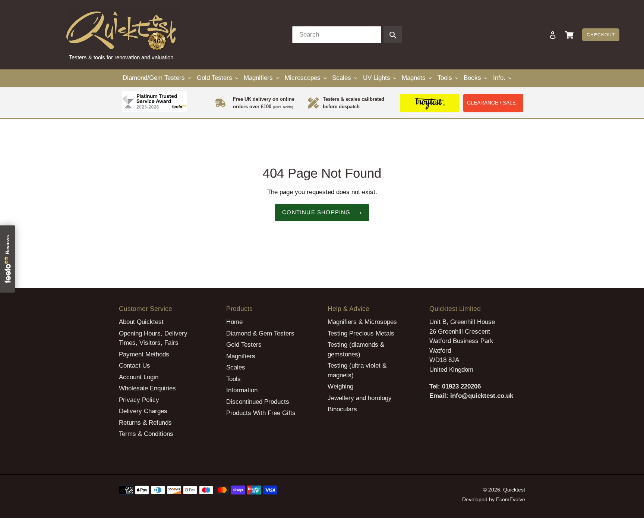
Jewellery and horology (360, 398)
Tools (233, 379)
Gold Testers (244, 344)
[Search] (542, 34)
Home (234, 321)
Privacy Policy (139, 399)
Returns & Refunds (145, 422)
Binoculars (342, 409)
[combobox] (336, 34)
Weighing (340, 386)
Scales (235, 367)
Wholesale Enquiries (147, 388)
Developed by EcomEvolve (493, 499)
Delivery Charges (143, 411)
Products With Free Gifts (261, 412)
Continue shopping (316, 212)
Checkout (601, 34)
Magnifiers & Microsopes (362, 321)
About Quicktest (141, 321)
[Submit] (392, 34)
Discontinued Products (257, 401)
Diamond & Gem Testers (260, 333)
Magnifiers (240, 356)
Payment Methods (144, 354)
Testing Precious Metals (361, 333)
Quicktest (514, 490)
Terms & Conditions (146, 433)
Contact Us (134, 365)
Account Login (138, 377)
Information (242, 390)
